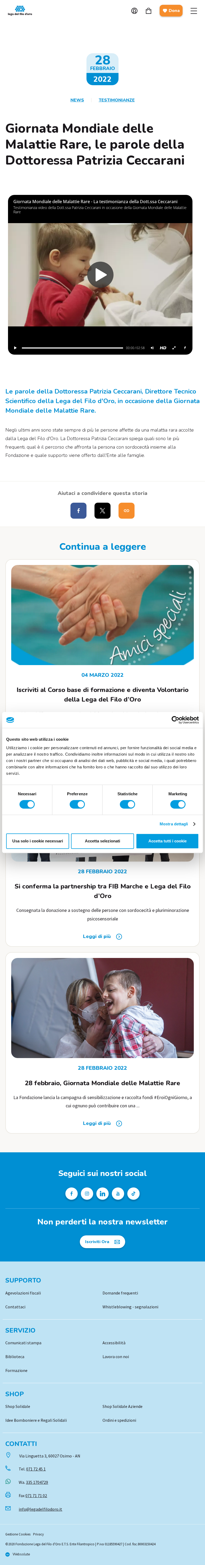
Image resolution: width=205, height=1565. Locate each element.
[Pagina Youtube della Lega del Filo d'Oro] (118, 1193)
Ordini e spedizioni (119, 1420)
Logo (22, 10)
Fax (33, 1495)
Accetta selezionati (102, 841)
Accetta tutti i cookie (167, 841)
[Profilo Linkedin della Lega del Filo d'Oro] (102, 1193)
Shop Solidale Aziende (122, 1406)
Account (134, 11)
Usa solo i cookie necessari (37, 841)
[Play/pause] (15, 348)
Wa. (33, 1482)
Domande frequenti (120, 1293)
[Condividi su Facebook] (78, 511)
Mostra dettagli (174, 824)
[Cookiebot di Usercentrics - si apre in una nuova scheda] (175, 720)
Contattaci (15, 1306)
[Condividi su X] (102, 511)
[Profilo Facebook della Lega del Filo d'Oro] (71, 1193)
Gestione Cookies (17, 1534)
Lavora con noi (115, 1356)
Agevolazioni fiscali (23, 1293)
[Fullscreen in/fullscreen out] (174, 348)
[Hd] (163, 348)
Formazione (16, 1370)
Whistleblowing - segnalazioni (130, 1306)
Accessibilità (113, 1342)
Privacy (38, 1534)
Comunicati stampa (23, 1342)
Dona (174, 11)
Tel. (32, 1469)
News (77, 100)
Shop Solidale (17, 1406)
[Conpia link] (127, 511)
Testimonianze (117, 100)
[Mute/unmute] (152, 348)
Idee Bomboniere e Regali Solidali (36, 1420)
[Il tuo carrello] (148, 11)
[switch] (77, 804)
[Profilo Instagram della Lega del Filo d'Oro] (87, 1193)
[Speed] (185, 348)
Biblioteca (14, 1356)
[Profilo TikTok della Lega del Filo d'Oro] (133, 1193)
